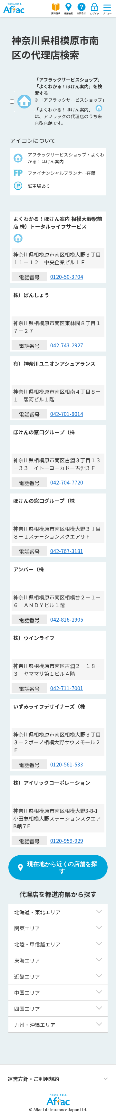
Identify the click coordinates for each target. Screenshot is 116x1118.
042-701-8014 (66, 414)
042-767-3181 (66, 551)
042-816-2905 (66, 619)
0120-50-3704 (66, 276)
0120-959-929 (66, 840)
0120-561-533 (66, 764)
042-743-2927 (66, 345)
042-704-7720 (66, 482)
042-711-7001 (66, 688)
